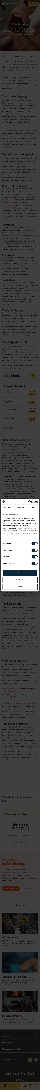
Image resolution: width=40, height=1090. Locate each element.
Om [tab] (32, 507)
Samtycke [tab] (7, 507)
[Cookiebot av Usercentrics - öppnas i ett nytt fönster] (28, 501)
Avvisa (20, 587)
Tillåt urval (20, 580)
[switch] (34, 550)
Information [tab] (20, 507)
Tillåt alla (20, 573)
